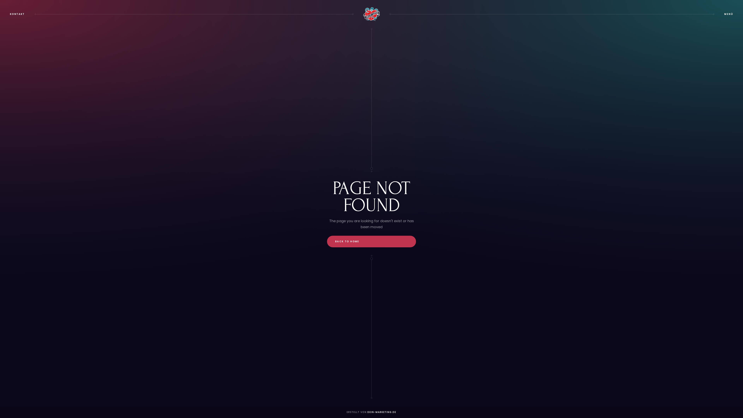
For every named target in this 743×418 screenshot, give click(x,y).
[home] (371, 14)
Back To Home (347, 241)
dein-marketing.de (381, 412)
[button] (729, 14)
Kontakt (17, 14)
